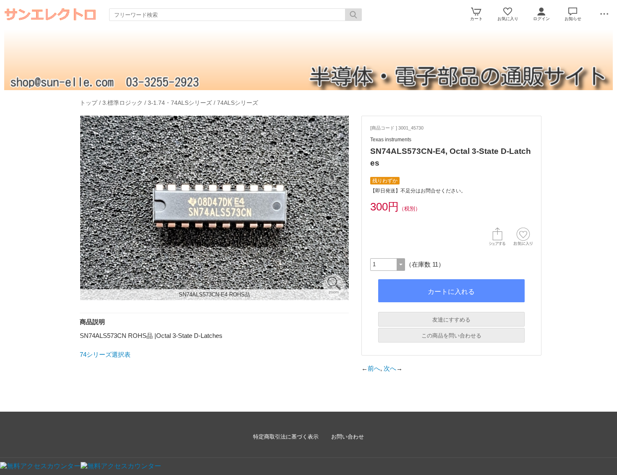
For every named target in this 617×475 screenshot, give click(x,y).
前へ (374, 368)
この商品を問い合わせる (451, 335)
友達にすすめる (451, 320)
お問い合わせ (347, 436)
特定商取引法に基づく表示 (286, 436)
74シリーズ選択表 (105, 354)
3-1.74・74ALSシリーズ (180, 102)
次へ (390, 368)
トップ (88, 102)
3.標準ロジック (122, 102)
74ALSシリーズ (237, 102)
